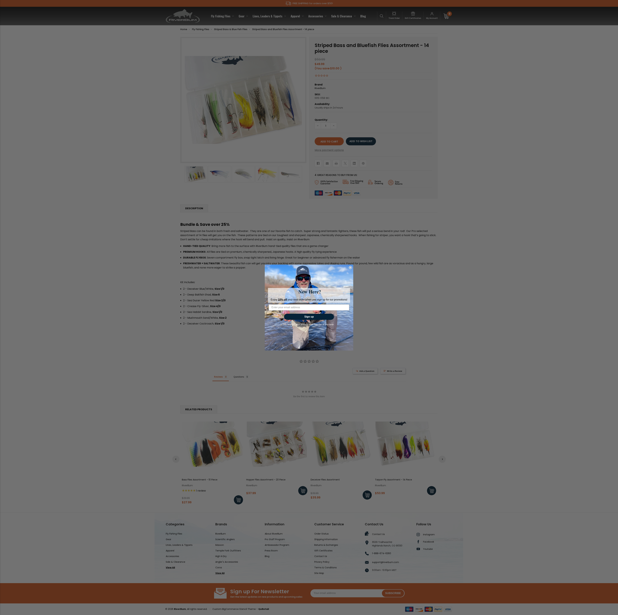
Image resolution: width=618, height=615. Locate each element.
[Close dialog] (350, 267)
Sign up (309, 316)
